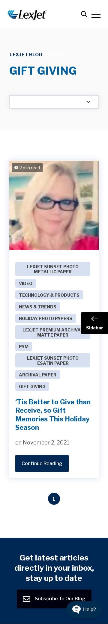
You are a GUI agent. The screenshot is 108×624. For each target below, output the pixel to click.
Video (25, 283)
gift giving (32, 386)
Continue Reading (42, 463)
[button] (84, 609)
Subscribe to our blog (60, 598)
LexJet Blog (26, 55)
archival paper (37, 374)
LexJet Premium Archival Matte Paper (52, 332)
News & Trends (37, 306)
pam (23, 346)
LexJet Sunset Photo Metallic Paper (53, 269)
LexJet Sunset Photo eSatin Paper (53, 360)
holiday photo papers (45, 318)
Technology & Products (49, 295)
